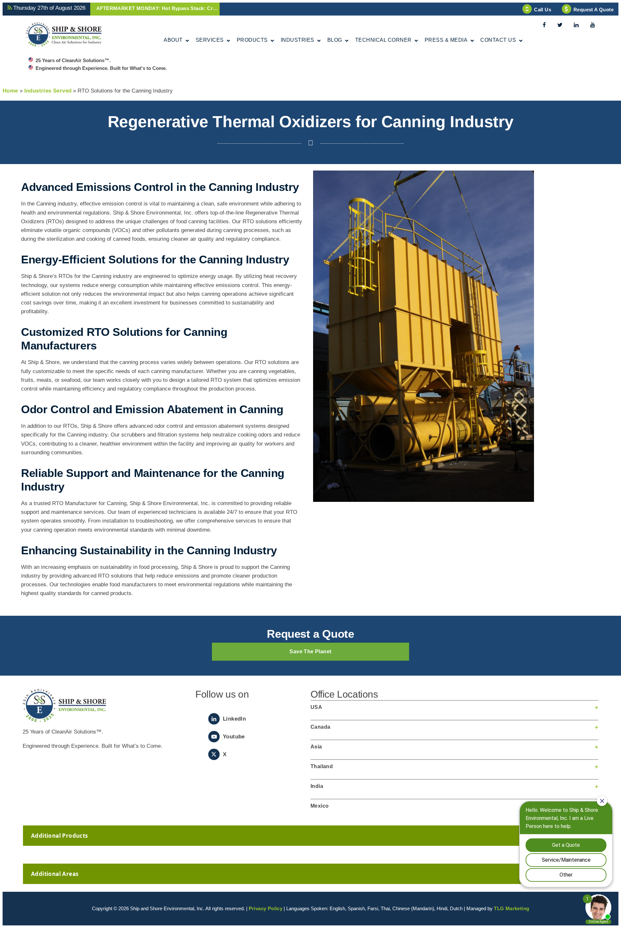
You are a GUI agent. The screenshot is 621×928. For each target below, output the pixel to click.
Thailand (321, 766)
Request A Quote (593, 9)
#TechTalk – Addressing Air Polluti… (139, 8)
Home (10, 91)
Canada (320, 727)
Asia (316, 746)
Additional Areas (54, 874)
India (316, 786)
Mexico (319, 806)
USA (316, 707)
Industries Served (48, 91)
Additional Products (59, 835)
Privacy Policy (266, 908)
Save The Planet (310, 651)
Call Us (542, 9)
